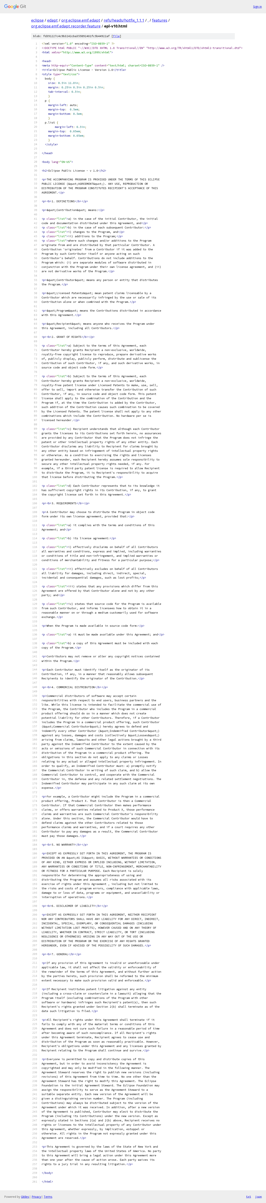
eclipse (37, 20)
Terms (48, 1197)
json (258, 1196)
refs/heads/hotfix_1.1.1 (124, 20)
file (116, 36)
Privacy (36, 1197)
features (159, 20)
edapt (52, 20)
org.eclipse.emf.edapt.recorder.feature (66, 26)
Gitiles (25, 1197)
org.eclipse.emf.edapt (80, 20)
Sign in (257, 7)
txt (248, 1196)
